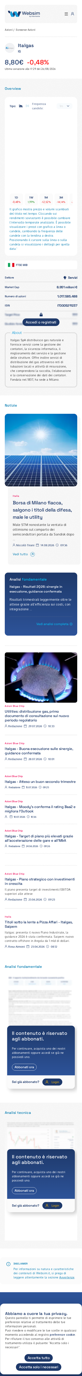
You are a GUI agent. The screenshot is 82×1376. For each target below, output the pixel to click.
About (17, 332)
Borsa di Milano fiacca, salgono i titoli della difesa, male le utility (42, 510)
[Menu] (66, 14)
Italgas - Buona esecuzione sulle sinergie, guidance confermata (39, 750)
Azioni (9, 30)
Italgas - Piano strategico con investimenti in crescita (40, 881)
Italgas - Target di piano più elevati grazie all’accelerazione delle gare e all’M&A (39, 838)
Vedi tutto (20, 554)
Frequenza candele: (39, 106)
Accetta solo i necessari (38, 1367)
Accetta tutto (39, 1357)
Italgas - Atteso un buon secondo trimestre (40, 781)
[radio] (21, 106)
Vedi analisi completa (52, 624)
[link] (41, 450)
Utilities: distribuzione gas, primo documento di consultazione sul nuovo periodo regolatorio (37, 715)
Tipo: (13, 106)
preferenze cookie (62, 1334)
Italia (16, 496)
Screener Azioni (25, 30)
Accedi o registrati (41, 322)
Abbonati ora (24, 1067)
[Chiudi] (76, 1310)
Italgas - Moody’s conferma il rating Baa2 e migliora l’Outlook (40, 808)
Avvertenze (66, 1277)
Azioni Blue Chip (14, 706)
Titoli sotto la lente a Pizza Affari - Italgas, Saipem (38, 924)
